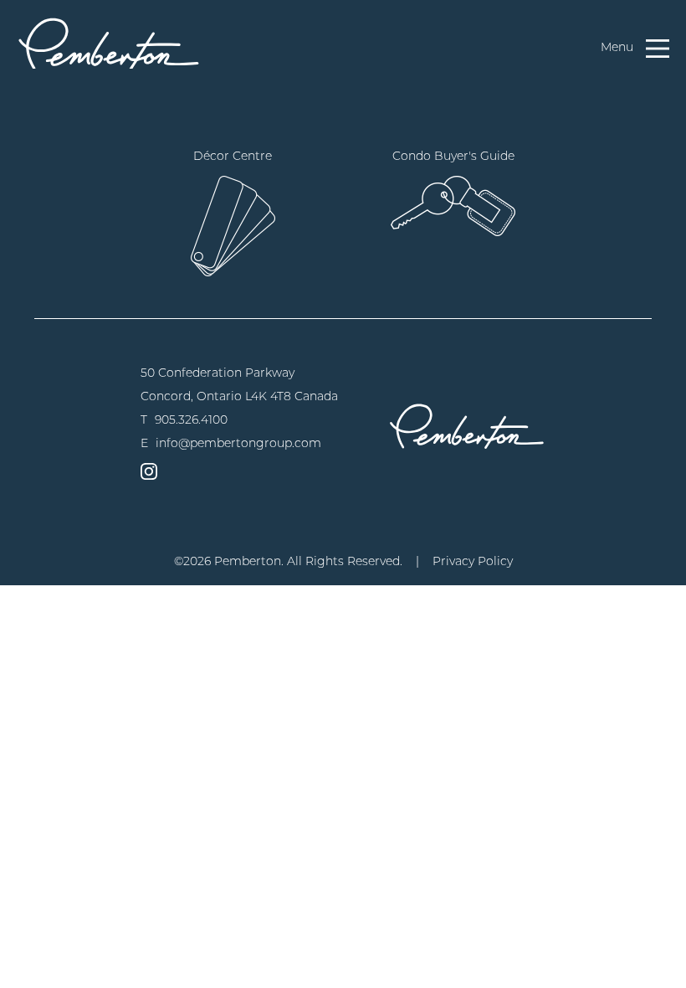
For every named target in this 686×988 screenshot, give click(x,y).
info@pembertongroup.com (238, 442)
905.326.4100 (191, 419)
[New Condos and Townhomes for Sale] (109, 43)
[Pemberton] (466, 426)
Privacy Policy (473, 561)
